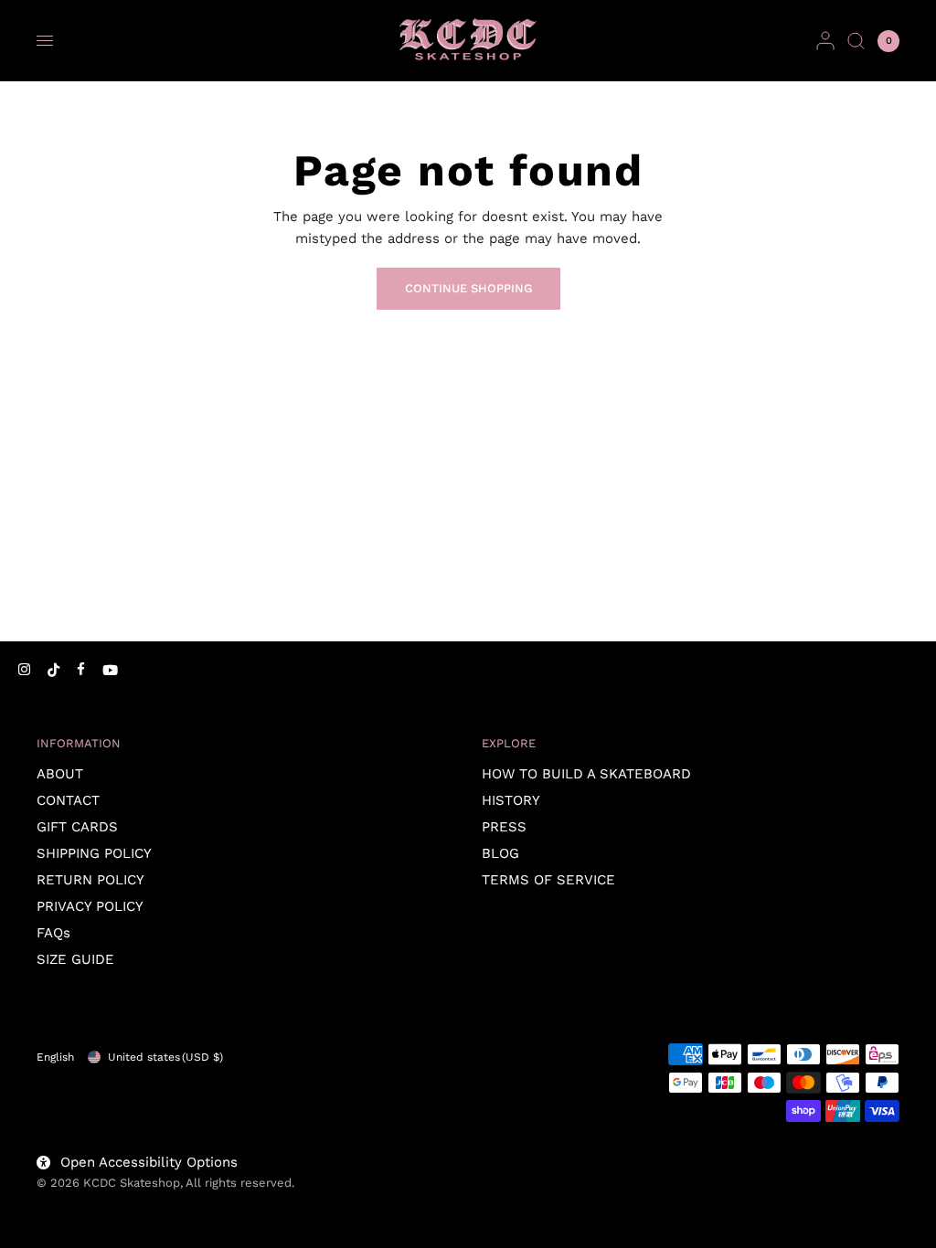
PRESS (504, 827)
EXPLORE (509, 743)
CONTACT (68, 800)
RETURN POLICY (90, 880)
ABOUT (60, 774)
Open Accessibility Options (149, 1162)
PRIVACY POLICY (90, 906)
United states (165, 1057)
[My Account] (825, 40)
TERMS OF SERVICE (548, 880)
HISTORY (511, 800)
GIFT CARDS (77, 827)
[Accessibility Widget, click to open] (38, 1209)
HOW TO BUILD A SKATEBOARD (586, 774)
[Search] (856, 40)
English (55, 1057)
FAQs (53, 933)
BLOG (500, 853)
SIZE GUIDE (75, 959)
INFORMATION (79, 743)
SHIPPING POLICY (94, 853)
